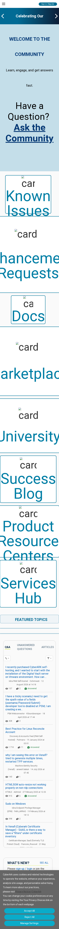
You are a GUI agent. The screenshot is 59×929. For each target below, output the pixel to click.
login (29, 868)
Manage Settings (29, 923)
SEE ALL (44, 862)
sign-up (20, 868)
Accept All (29, 910)
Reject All (29, 917)
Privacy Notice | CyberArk (28, 891)
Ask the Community (29, 133)
